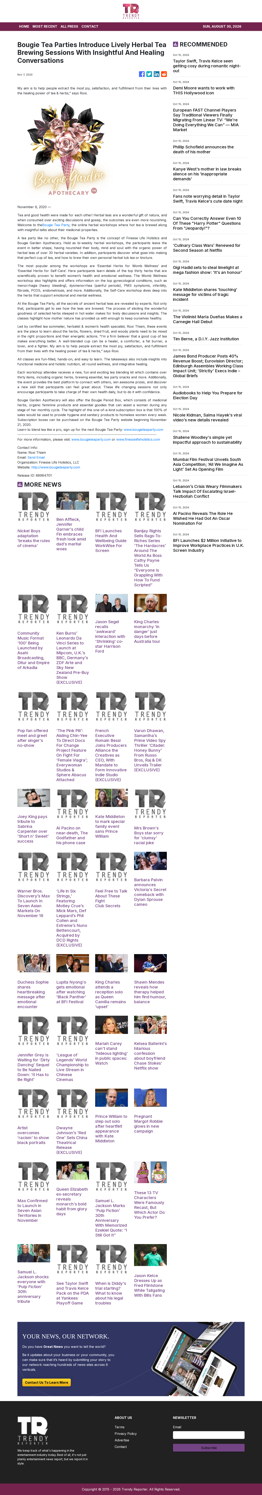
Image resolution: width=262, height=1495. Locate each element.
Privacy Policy (126, 1434)
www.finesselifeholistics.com (138, 439)
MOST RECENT (45, 26)
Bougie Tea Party (55, 225)
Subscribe (209, 1448)
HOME (24, 26)
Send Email (36, 457)
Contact (121, 1447)
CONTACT (89, 26)
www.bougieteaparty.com (143, 430)
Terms (119, 1427)
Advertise (122, 1440)
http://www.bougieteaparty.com (55, 467)
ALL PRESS (69, 26)
